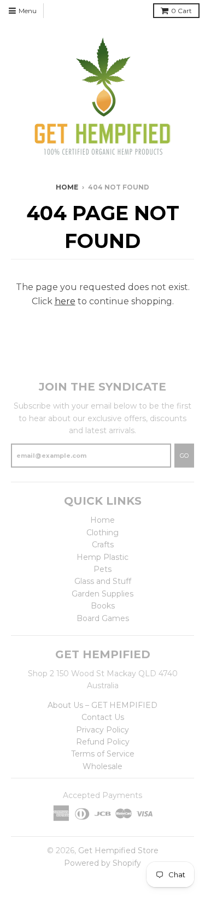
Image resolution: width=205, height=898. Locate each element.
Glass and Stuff (102, 581)
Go (184, 455)
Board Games (103, 618)
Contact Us (102, 717)
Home (67, 187)
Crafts (103, 545)
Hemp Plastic (102, 557)
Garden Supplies (102, 594)
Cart (181, 11)
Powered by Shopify (102, 863)
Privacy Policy (102, 730)
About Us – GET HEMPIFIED (102, 705)
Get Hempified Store (118, 850)
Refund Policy (103, 742)
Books (103, 606)
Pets (102, 569)
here (65, 301)
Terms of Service (102, 754)
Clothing (102, 532)
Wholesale (102, 766)
